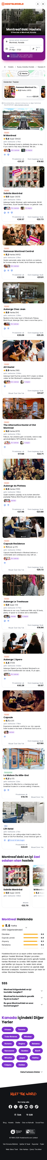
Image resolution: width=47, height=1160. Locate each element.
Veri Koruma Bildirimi (10, 1144)
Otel (5, 826)
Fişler (42, 1144)
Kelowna (36, 1044)
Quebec (24, 1051)
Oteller (17, 1122)
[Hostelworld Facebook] (10, 1106)
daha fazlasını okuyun (21, 105)
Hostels (11, 1122)
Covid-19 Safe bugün (17, 840)
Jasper (22, 1058)
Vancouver (9, 1051)
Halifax (35, 1058)
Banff (37, 1051)
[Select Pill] (38, 4)
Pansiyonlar (8, 772)
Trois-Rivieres (10, 1036)
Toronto (21, 1029)
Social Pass (40, 1122)
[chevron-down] (26, 927)
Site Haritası (24, 1149)
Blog (4, 1122)
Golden (21, 1065)
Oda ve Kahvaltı (28, 1122)
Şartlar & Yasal (25, 1144)
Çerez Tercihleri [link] (36, 1149)
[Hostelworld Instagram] (21, 1106)
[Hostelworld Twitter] (15, 1106)
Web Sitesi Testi (12, 1149)
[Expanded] (4, 67)
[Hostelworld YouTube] (26, 1106)
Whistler (8, 1058)
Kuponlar (35, 1144)
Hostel (6, 132)
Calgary (7, 1065)
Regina (22, 1044)
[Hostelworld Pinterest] (31, 1106)
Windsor (28, 1036)
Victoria (8, 1044)
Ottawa (7, 1029)
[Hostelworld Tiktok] (36, 1106)
